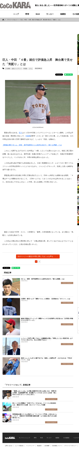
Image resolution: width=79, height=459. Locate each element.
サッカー (50, 14)
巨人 (20, 133)
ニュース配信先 (19, 445)
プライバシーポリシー (70, 445)
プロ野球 (7, 68)
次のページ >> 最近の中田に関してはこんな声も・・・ (38, 256)
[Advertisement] (23, 40)
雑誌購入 (39, 445)
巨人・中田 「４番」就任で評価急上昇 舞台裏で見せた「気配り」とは (40, 19)
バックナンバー (30, 445)
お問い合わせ (8, 445)
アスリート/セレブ (12, 19)
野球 (27, 14)
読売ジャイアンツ (17, 68)
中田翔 (25, 68)
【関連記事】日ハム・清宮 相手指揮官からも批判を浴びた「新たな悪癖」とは (32, 145)
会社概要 (46, 445)
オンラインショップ (24, 437)
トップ (16, 14)
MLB (38, 14)
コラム (30, 68)
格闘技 (63, 14)
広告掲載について (57, 445)
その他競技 (66, 437)
